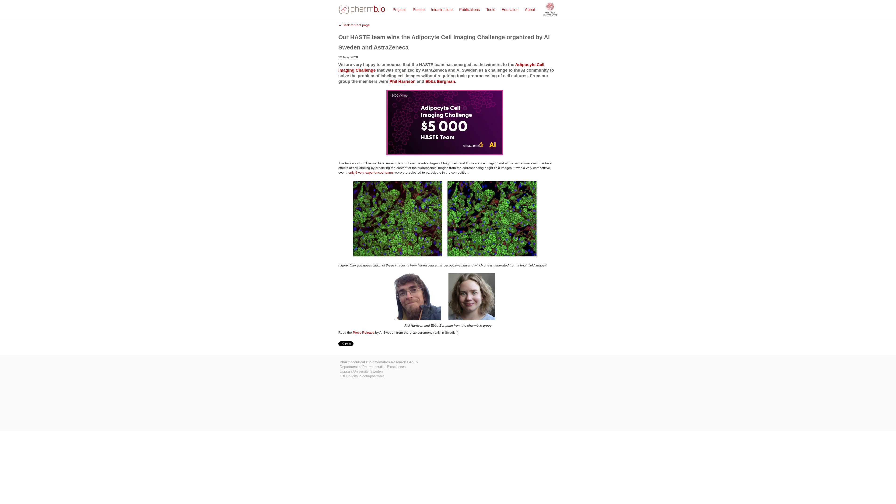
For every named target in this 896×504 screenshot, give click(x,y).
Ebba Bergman (440, 81)
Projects (399, 10)
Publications (469, 10)
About (530, 10)
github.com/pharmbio (368, 376)
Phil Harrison (402, 81)
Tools (490, 10)
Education (510, 10)
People (419, 10)
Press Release (363, 332)
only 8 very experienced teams (371, 172)
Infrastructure (442, 10)
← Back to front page (354, 25)
